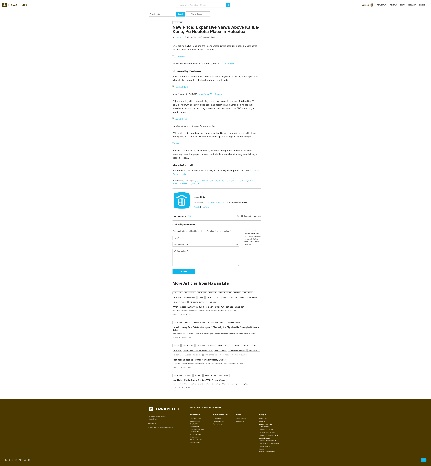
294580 (205, 181)
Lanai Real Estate (195, 431)
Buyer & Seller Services (267, 432)
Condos (237, 293)
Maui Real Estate (194, 426)
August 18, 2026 (186, 388)
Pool (199, 184)
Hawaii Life (179, 37)
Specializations (264, 438)
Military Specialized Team (268, 440)
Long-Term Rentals (218, 421)
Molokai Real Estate (195, 434)
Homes (175, 184)
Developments (194, 437)
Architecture (188, 345)
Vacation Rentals (217, 418)
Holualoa (251, 181)
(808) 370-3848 (241, 202)
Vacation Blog (240, 421)
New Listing (223, 375)
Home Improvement (237, 350)
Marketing (224, 355)
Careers (261, 449)
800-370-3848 (213, 407)
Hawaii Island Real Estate (197, 429)
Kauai (201, 297)
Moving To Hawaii (197, 302)
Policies (171, 427)
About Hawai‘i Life (265, 424)
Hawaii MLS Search (195, 418)
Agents (176, 345)
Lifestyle (233, 297)
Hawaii (244, 181)
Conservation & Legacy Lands (269, 443)
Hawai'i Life (176, 314)
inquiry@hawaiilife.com (216, 202)
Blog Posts (205, 207)
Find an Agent (263, 418)
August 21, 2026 (185, 314)
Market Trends (180, 302)
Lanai (217, 297)
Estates (218, 181)
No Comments (203, 37)
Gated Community (235, 181)
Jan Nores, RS (176, 337)
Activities (178, 293)
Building (212, 293)
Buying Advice (225, 293)
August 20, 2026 (186, 367)
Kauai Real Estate (195, 421)
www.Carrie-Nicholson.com (211, 94)
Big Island (178, 22)
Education (248, 293)
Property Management (219, 424)
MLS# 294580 (227, 63)
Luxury (194, 184)
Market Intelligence (248, 297)
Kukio (209, 297)
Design (245, 345)
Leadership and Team (267, 429)
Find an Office (153, 419)
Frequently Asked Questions (267, 451)
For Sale (225, 181)
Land (224, 297)
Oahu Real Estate (195, 424)
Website (197, 207)
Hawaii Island (189, 297)
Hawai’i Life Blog (241, 418)
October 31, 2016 (190, 37)
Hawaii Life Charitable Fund (269, 435)
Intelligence (253, 350)
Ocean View (212, 302)
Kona (189, 184)
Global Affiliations (266, 446)
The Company (264, 426)
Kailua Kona (182, 184)
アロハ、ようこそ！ (196, 439)
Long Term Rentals (195, 442)
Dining (253, 345)
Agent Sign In (152, 423)
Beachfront (190, 293)
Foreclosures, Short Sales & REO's (198, 350)
